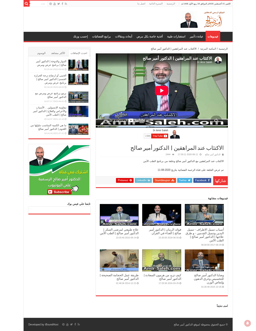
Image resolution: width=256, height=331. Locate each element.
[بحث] (27, 4)
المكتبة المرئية (208, 48)
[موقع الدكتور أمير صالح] (203, 18)
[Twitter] (58, 3)
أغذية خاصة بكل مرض (150, 36)
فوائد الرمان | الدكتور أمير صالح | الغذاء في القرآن (165, 231)
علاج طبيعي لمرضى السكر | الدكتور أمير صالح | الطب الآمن (119, 231)
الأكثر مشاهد (58, 53)
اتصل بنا (141, 3)
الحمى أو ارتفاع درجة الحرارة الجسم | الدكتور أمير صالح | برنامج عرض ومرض (50, 79)
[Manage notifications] (247, 323)
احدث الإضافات (79, 53)
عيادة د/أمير (196, 36)
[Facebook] (62, 3)
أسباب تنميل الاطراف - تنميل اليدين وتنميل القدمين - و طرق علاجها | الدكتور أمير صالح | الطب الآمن (205, 235)
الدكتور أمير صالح (212, 154)
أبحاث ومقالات (123, 36)
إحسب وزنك (80, 36)
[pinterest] (50, 3)
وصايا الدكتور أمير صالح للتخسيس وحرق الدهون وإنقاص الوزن (209, 278)
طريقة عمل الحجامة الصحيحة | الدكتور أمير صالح (119, 276)
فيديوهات (213, 36)
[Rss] (65, 3)
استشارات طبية (176, 36)
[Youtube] (54, 3)
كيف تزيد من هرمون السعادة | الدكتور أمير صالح (162, 276)
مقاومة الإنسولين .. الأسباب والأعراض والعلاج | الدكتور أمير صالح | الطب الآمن (49, 111)
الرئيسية (171, 3)
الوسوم (41, 53)
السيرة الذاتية (156, 3)
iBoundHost (51, 324)
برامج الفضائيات (101, 36)
